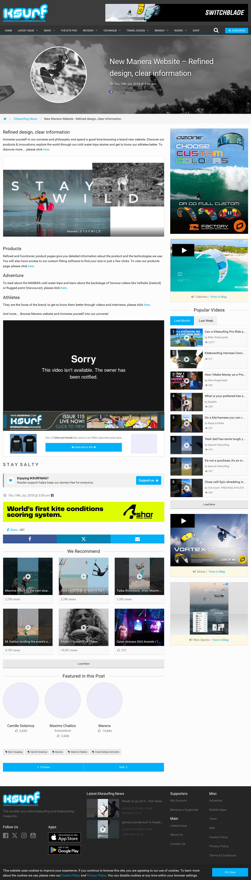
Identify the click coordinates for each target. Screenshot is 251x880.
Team (213, 819)
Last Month (182, 320)
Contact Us (177, 844)
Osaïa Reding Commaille (107, 752)
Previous (45, 767)
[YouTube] (33, 837)
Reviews (88, 30)
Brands (160, 30)
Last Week (206, 320)
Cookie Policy (218, 837)
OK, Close (230, 872)
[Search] (216, 30)
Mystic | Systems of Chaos (79, 641)
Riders (178, 30)
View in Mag (218, 297)
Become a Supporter (184, 810)
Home (8, 30)
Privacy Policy (219, 846)
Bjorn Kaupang (15, 752)
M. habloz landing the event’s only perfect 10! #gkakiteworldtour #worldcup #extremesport (29, 641)
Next (122, 767)
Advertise (215, 800)
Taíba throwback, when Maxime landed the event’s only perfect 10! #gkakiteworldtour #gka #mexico (140, 590)
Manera (104, 726)
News (47, 30)
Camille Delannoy (21, 726)
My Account (178, 800)
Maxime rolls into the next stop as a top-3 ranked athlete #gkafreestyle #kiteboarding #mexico (29, 590)
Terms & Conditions (222, 855)
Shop (196, 30)
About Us (176, 834)
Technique (110, 30)
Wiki (212, 828)
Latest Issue (26, 30)
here (46, 149)
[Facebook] (6, 837)
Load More (84, 663)
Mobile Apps (217, 810)
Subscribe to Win (84, 447)
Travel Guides (136, 30)
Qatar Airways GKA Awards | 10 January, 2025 (140, 641)
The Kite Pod (69, 30)
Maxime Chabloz (63, 726)
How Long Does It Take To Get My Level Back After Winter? (84, 590)
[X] (15, 837)
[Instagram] (24, 837)
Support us (146, 480)
